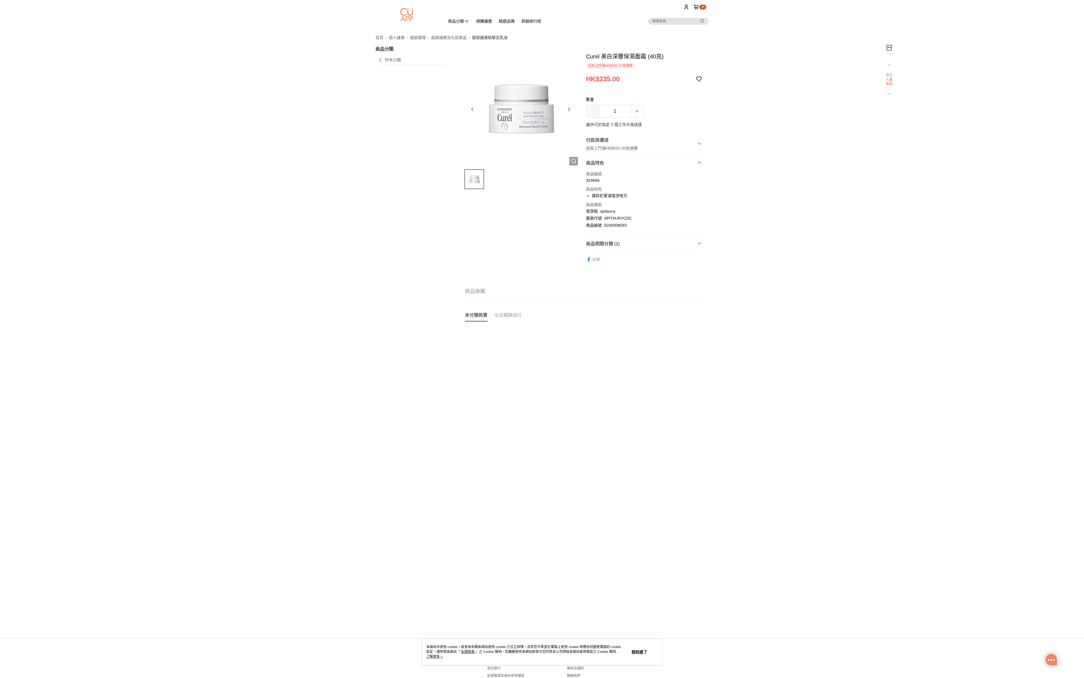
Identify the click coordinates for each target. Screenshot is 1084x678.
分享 (596, 259)
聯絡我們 (573, 676)
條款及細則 (575, 668)
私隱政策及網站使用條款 (505, 676)
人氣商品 (889, 82)
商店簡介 (494, 668)
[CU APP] (406, 15)
